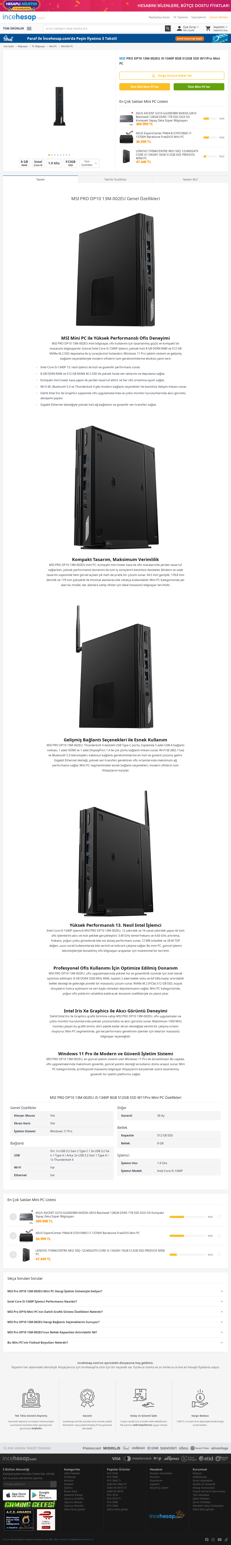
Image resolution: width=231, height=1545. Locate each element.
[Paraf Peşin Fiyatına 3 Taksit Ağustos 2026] (115, 38)
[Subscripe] (53, 1484)
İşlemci (68, 1487)
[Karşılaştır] (219, 1216)
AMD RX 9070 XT (117, 1487)
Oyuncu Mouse (73, 1502)
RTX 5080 (112, 1502)
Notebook (70, 1477)
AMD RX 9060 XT (117, 1484)
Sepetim (155, 1484)
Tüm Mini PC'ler (199, 87)
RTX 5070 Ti (114, 1498)
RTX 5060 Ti (114, 1480)
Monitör (69, 1480)
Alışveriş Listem (159, 1487)
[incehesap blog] (167, 1505)
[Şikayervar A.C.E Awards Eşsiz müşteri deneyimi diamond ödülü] (18, 1519)
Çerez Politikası (202, 1502)
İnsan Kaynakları (203, 1480)
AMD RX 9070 (115, 1491)
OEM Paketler (72, 1473)
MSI (122, 58)
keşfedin (37, 1428)
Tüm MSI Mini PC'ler (144, 87)
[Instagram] (213, 1539)
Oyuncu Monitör (74, 1505)
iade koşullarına (142, 1425)
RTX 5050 (112, 1473)
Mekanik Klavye (73, 1495)
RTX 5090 (112, 1505)
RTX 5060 (112, 1477)
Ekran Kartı (70, 1491)
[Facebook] (207, 1539)
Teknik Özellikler (115, 179)
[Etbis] (46, 1519)
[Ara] (168, 28)
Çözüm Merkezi (219, 17)
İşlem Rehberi (201, 1498)
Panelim (155, 1477)
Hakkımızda (200, 1477)
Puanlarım (156, 1480)
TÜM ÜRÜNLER (13, 28)
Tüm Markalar (201, 1495)
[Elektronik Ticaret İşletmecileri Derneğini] (206, 1458)
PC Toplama (181, 17)
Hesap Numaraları (204, 1487)
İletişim (197, 1473)
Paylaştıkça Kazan (159, 17)
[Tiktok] (226, 1539)
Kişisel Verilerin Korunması (209, 1491)
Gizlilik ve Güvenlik (204, 1484)
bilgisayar (101, 343)
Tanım (40, 179)
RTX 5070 (112, 1495)
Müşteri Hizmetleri (161, 1473)
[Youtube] (220, 1539)
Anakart (68, 1484)
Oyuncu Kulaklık (74, 1498)
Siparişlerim (198, 17)
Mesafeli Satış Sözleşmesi (208, 1505)
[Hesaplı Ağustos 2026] (115, 6)
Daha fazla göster (74, 1509)
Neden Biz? (190, 179)
